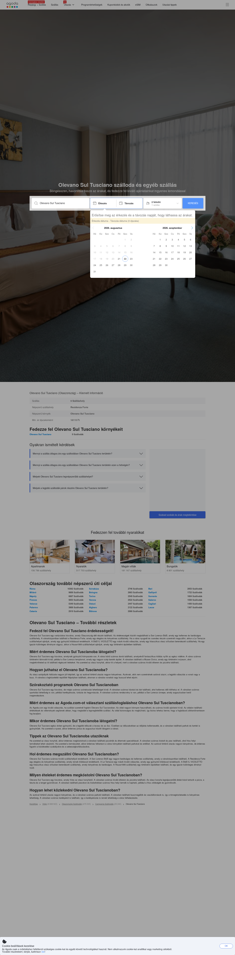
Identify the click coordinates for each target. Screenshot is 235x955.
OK (226, 945)
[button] (93, 227)
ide (43, 951)
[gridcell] (125, 239)
